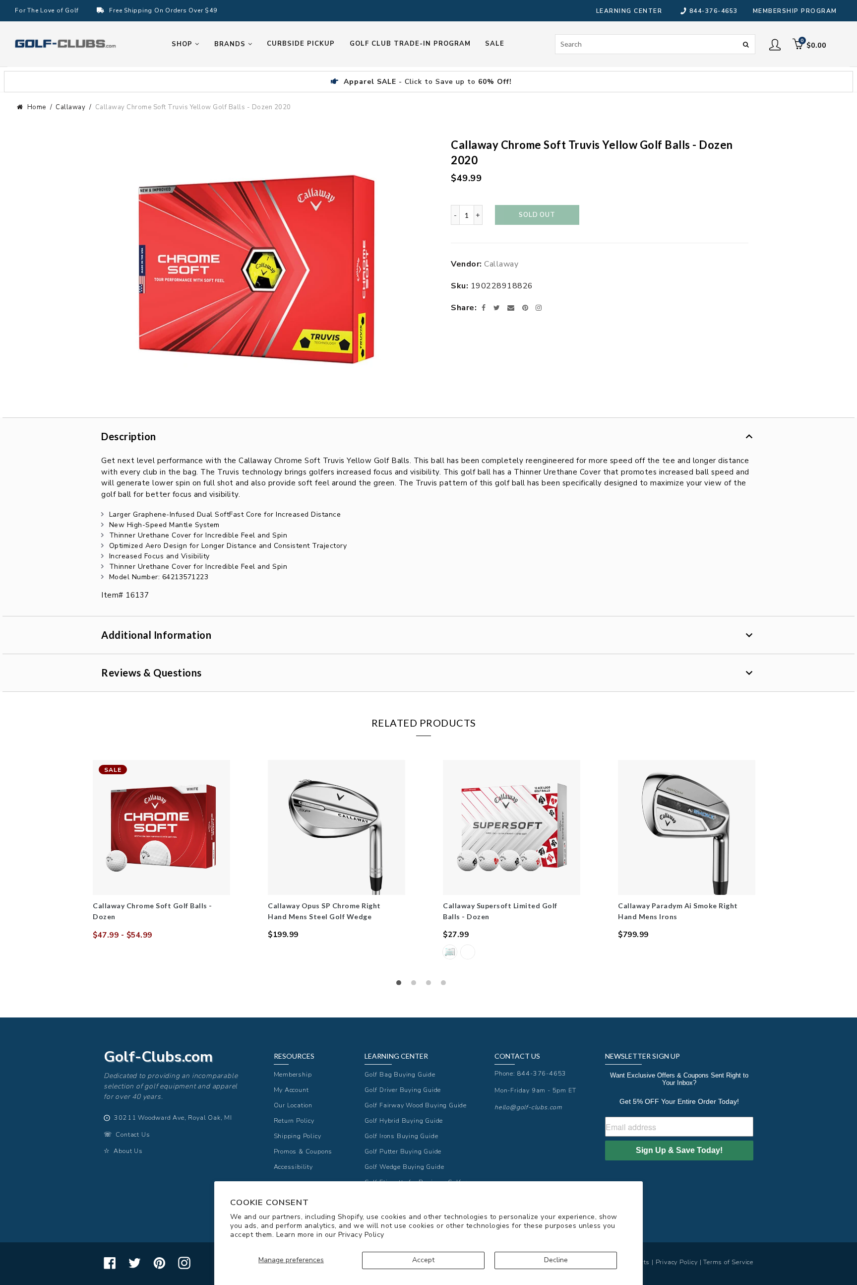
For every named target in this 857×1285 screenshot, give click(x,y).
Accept (423, 1260)
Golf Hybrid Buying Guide (404, 1120)
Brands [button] (231, 44)
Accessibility (293, 1166)
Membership (293, 1074)
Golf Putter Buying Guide (403, 1151)
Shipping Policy (297, 1136)
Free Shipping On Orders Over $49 (163, 10)
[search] (655, 44)
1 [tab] (401, 985)
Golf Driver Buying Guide (403, 1089)
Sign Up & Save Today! (679, 1150)
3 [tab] (431, 985)
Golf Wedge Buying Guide (404, 1166)
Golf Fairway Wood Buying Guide (416, 1105)
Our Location (293, 1105)
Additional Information (156, 635)
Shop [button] (183, 44)
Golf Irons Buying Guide (401, 1136)
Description (128, 436)
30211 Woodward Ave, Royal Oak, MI (173, 1117)
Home (36, 107)
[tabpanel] (161, 850)
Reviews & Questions (151, 672)
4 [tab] (446, 985)
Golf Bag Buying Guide (400, 1074)
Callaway (70, 107)
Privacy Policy (361, 1234)
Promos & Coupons (303, 1151)
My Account (291, 1089)
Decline (556, 1260)
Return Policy (294, 1120)
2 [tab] (416, 985)
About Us (128, 1151)
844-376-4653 (713, 11)
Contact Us (133, 1134)
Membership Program (795, 11)
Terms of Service (728, 1262)
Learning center (629, 11)
